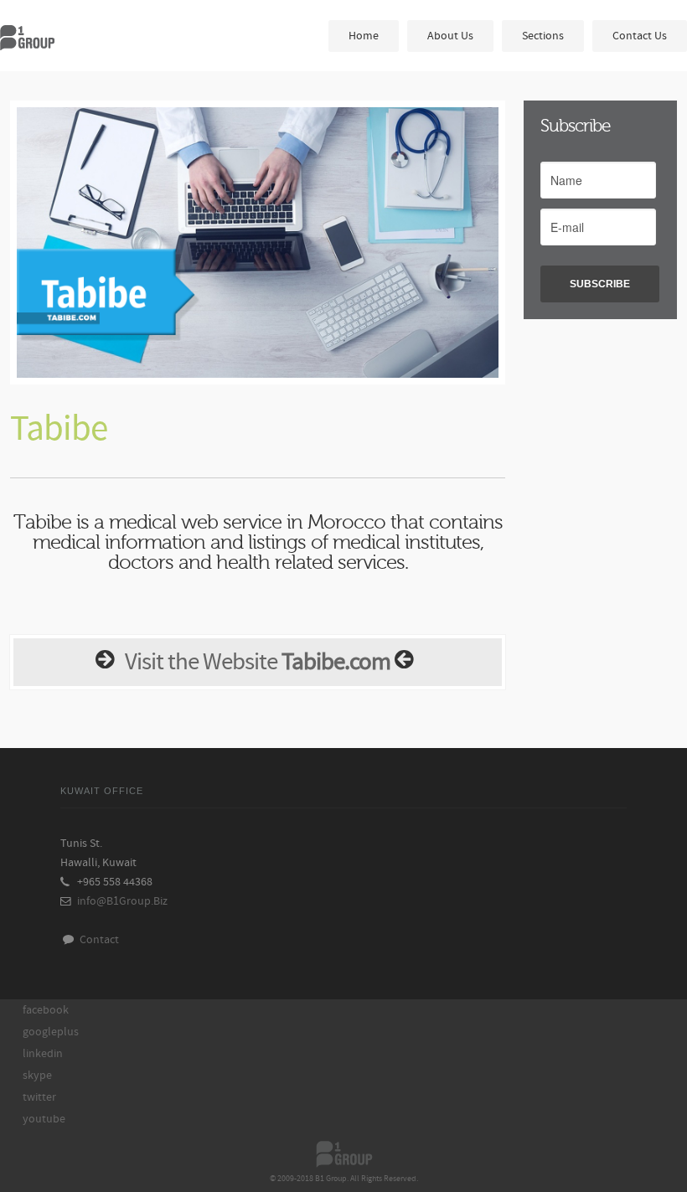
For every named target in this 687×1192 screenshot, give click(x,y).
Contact (97, 939)
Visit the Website (257, 662)
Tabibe (58, 429)
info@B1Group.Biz (122, 901)
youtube (44, 1119)
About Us (450, 35)
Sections (543, 35)
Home (364, 35)
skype (37, 1075)
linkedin (43, 1053)
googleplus (51, 1031)
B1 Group (58, 37)
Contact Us (639, 35)
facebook (46, 1010)
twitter (39, 1097)
